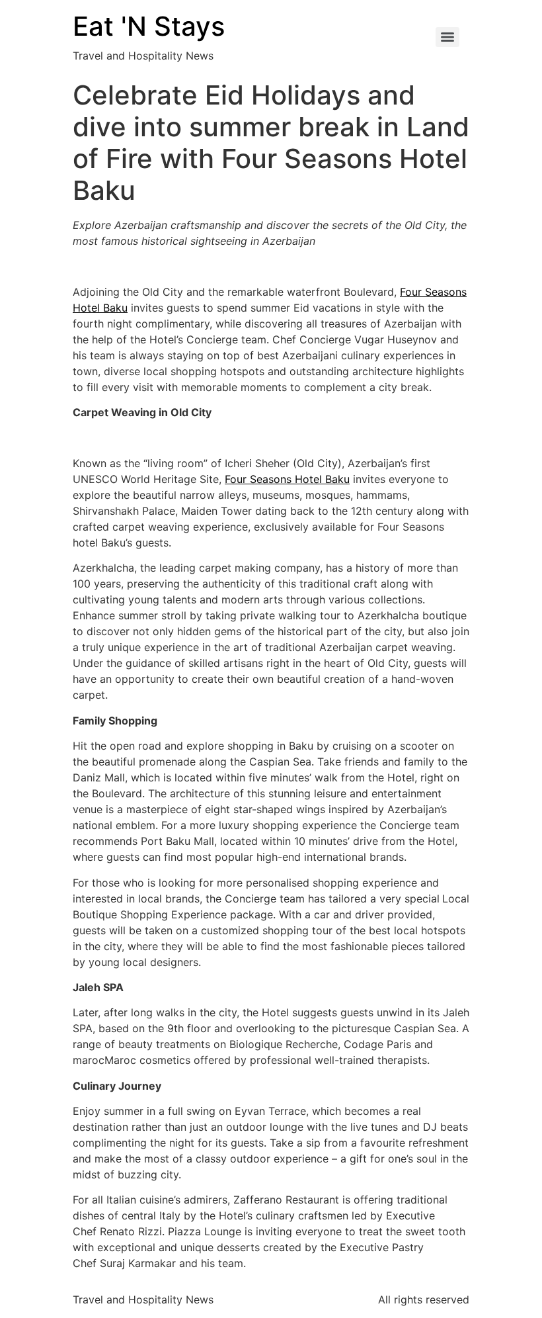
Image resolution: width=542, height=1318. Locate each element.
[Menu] (447, 37)
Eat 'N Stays (149, 26)
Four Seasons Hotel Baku (287, 479)
